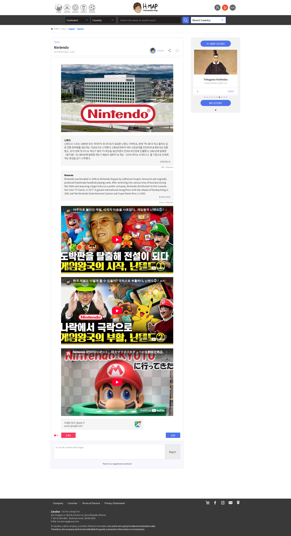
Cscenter (72, 503)
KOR (233, 7)
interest (177, 51)
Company (58, 503)
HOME (56, 28)
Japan (71, 29)
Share (169, 51)
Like (68, 435)
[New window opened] (207, 502)
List (173, 435)
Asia (64, 28)
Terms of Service (91, 503)
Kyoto (81, 29)
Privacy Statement (115, 503)
